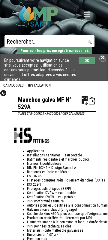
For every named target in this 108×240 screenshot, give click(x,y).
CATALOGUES (13, 85)
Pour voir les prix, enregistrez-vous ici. (54, 50)
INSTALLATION (39, 85)
